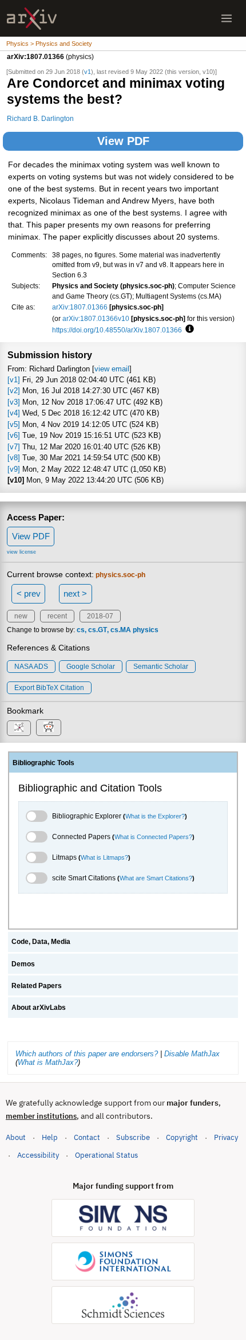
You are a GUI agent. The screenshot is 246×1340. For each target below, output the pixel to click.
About (16, 1137)
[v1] (13, 379)
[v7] (13, 446)
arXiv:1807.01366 (80, 307)
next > (75, 593)
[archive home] (32, 18)
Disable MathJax (192, 1053)
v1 (87, 71)
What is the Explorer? (155, 816)
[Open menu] (226, 18)
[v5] (13, 424)
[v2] (13, 390)
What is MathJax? (48, 1062)
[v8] (13, 457)
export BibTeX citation (49, 688)
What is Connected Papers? (153, 836)
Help (50, 1137)
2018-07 (100, 616)
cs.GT (97, 630)
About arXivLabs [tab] (38, 1007)
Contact (87, 1137)
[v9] (13, 469)
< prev (29, 593)
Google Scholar (90, 667)
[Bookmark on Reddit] (48, 727)
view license (21, 552)
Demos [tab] (23, 964)
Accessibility (38, 1155)
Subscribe (133, 1137)
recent (57, 616)
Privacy (226, 1137)
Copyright (182, 1137)
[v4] (13, 413)
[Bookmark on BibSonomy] (19, 728)
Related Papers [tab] (36, 985)
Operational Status (106, 1155)
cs (81, 630)
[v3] (13, 402)
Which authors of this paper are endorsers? (86, 1053)
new (20, 616)
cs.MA (120, 630)
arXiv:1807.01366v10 (95, 318)
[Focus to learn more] (188, 329)
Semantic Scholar (160, 667)
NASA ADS (31, 667)
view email (111, 369)
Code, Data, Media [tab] (40, 941)
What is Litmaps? (104, 857)
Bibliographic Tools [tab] (43, 762)
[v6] (13, 435)
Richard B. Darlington (40, 118)
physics (145, 630)
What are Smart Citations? (156, 878)
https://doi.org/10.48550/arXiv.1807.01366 (117, 330)
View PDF (123, 141)
